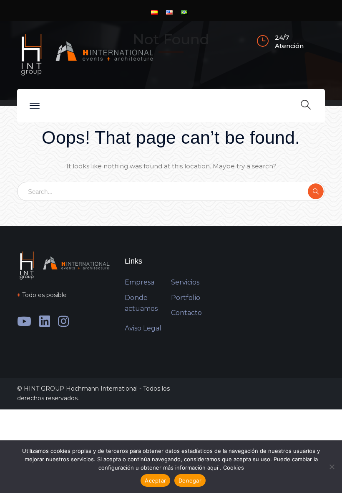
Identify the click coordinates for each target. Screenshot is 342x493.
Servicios (185, 282)
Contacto (186, 313)
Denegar (190, 480)
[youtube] (24, 321)
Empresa (139, 282)
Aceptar (155, 480)
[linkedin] (44, 321)
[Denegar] (331, 467)
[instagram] (63, 321)
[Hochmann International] (86, 54)
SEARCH (316, 191)
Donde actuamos (141, 303)
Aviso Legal (143, 328)
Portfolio (185, 298)
